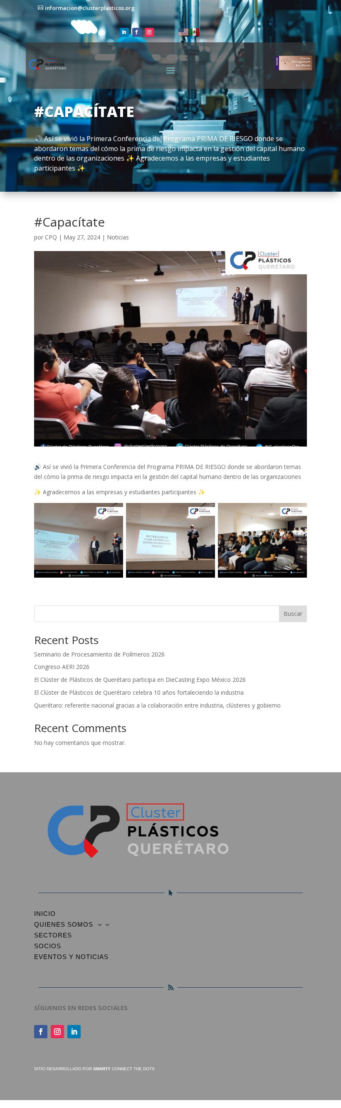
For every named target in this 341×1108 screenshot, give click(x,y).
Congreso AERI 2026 (61, 667)
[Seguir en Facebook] (136, 32)
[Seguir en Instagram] (149, 32)
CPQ (51, 237)
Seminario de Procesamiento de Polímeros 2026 (99, 654)
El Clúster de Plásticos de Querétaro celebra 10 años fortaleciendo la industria (139, 692)
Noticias (118, 237)
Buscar (293, 613)
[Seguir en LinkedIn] (124, 32)
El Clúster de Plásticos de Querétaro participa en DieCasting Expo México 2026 (140, 679)
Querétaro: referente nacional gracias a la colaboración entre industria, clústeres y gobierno (157, 705)
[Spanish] (194, 31)
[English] (183, 31)
